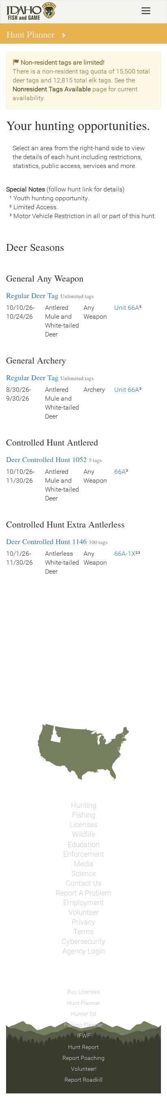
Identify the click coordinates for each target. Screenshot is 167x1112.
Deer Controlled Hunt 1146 (46, 541)
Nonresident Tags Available (52, 89)
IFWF (83, 1035)
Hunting (83, 805)
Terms (83, 932)
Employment (83, 903)
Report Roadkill (83, 1079)
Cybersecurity (83, 942)
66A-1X (124, 553)
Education (84, 845)
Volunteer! (83, 1069)
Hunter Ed (83, 1014)
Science (83, 874)
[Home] (31, 11)
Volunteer (84, 912)
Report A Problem (83, 893)
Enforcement (83, 854)
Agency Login (83, 951)
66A (120, 471)
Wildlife (83, 834)
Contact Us (83, 883)
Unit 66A (126, 307)
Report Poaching (83, 1058)
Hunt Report (83, 1047)
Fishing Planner (83, 1025)
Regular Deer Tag (32, 295)
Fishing (83, 815)
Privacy (83, 922)
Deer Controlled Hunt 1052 (46, 459)
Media (84, 864)
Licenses (83, 825)
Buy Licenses (83, 991)
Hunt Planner (83, 1003)
